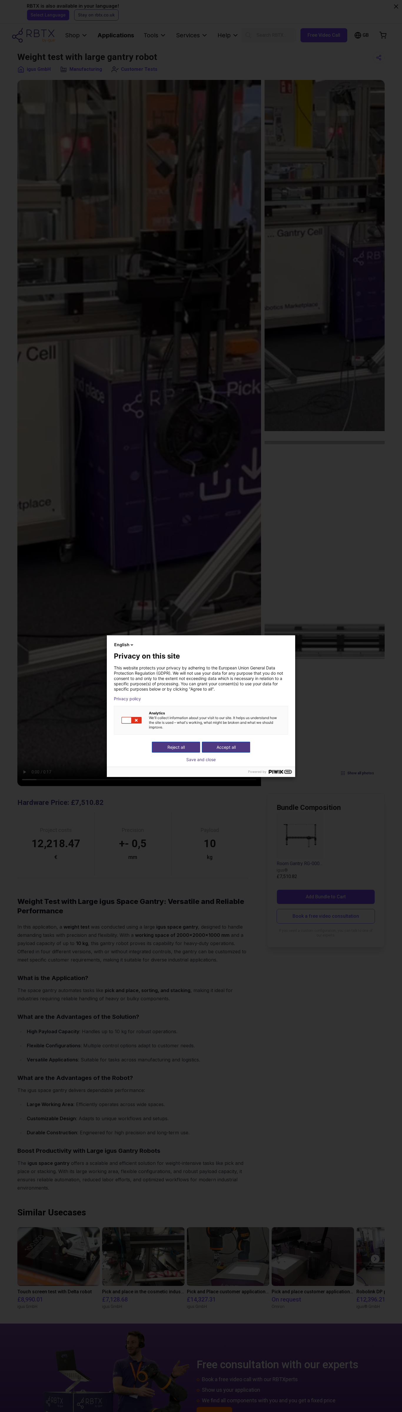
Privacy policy (127, 698)
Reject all (176, 747)
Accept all (226, 747)
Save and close (201, 759)
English (121, 644)
